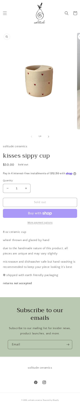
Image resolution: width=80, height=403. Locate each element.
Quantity (8, 180)
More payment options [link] (40, 222)
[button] (5, 13)
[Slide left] (31, 136)
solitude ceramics (35, 400)
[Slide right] (48, 136)
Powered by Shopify (51, 400)
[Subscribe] (67, 344)
